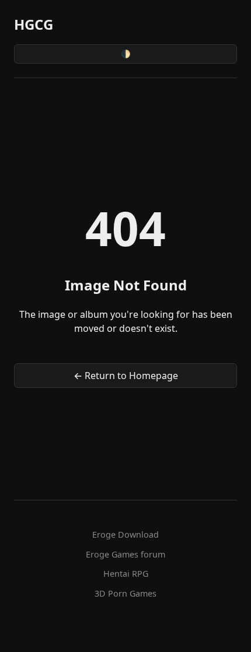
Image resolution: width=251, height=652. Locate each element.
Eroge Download (125, 534)
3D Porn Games (125, 593)
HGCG (33, 24)
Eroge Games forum (125, 554)
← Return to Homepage (126, 375)
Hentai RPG (125, 573)
